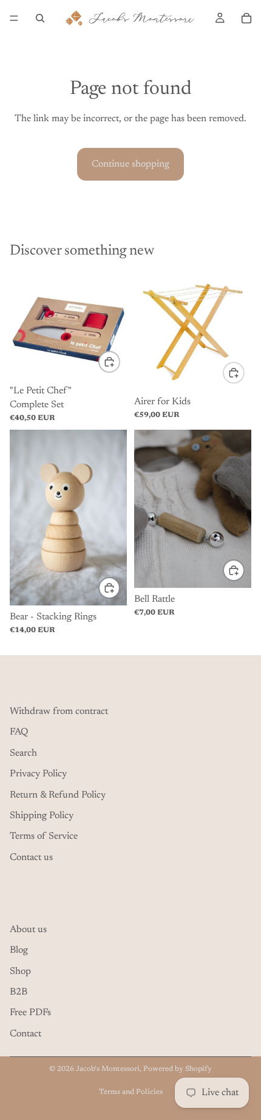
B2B (18, 992)
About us (28, 930)
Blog (19, 950)
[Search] (40, 18)
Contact (25, 1034)
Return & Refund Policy (58, 795)
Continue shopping (130, 164)
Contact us (31, 857)
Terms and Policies (131, 1092)
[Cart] (246, 18)
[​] (130, 684)
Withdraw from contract (59, 711)
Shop (20, 971)
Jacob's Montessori (108, 1069)
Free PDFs (30, 1013)
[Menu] (14, 18)
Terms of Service (44, 837)
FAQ (19, 733)
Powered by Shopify (177, 1069)
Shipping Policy (41, 816)
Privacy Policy (38, 774)
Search (23, 753)
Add (119, 362)
